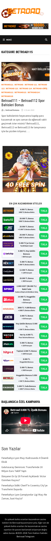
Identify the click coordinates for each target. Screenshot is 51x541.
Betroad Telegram (25, 536)
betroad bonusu (12, 110)
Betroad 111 (31, 84)
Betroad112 (7, 92)
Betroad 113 (12, 88)
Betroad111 (7, 84)
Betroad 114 (26, 88)
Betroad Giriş (40, 88)
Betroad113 (20, 92)
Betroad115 (7, 96)
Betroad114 (33, 92)
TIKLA (44, 210)
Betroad (19, 84)
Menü (9, 39)
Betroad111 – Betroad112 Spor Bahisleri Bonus (23, 103)
